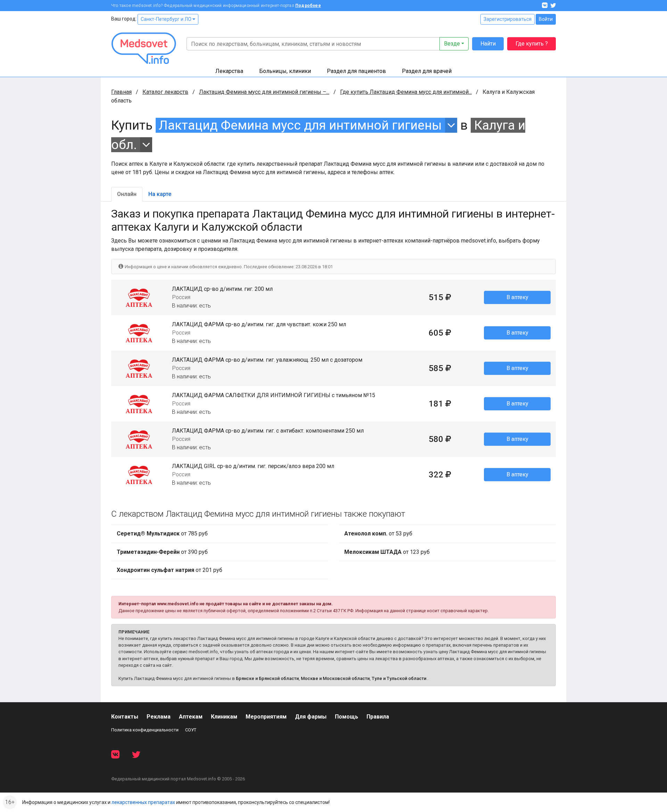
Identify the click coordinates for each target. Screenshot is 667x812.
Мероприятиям (266, 716)
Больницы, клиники (285, 71)
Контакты (124, 716)
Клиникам (224, 716)
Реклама (159, 716)
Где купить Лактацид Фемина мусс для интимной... (406, 92)
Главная (121, 92)
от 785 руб (162, 533)
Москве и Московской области (335, 678)
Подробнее (308, 5)
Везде (452, 43)
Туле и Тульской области (399, 678)
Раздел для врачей (427, 71)
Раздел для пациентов (356, 71)
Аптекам (191, 716)
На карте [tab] (159, 194)
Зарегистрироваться (508, 19)
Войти (546, 19)
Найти (488, 43)
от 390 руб (162, 552)
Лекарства (229, 71)
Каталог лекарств (165, 92)
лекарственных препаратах (143, 802)
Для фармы (311, 716)
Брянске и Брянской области (267, 678)
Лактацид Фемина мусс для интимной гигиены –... (264, 92)
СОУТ (190, 729)
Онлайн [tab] (127, 194)
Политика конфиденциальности (145, 729)
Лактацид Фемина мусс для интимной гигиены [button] (300, 125)
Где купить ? (532, 43)
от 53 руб (378, 533)
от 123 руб (387, 552)
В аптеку (517, 297)
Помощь (346, 716)
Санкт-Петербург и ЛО (166, 19)
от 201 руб (169, 570)
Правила (378, 716)
